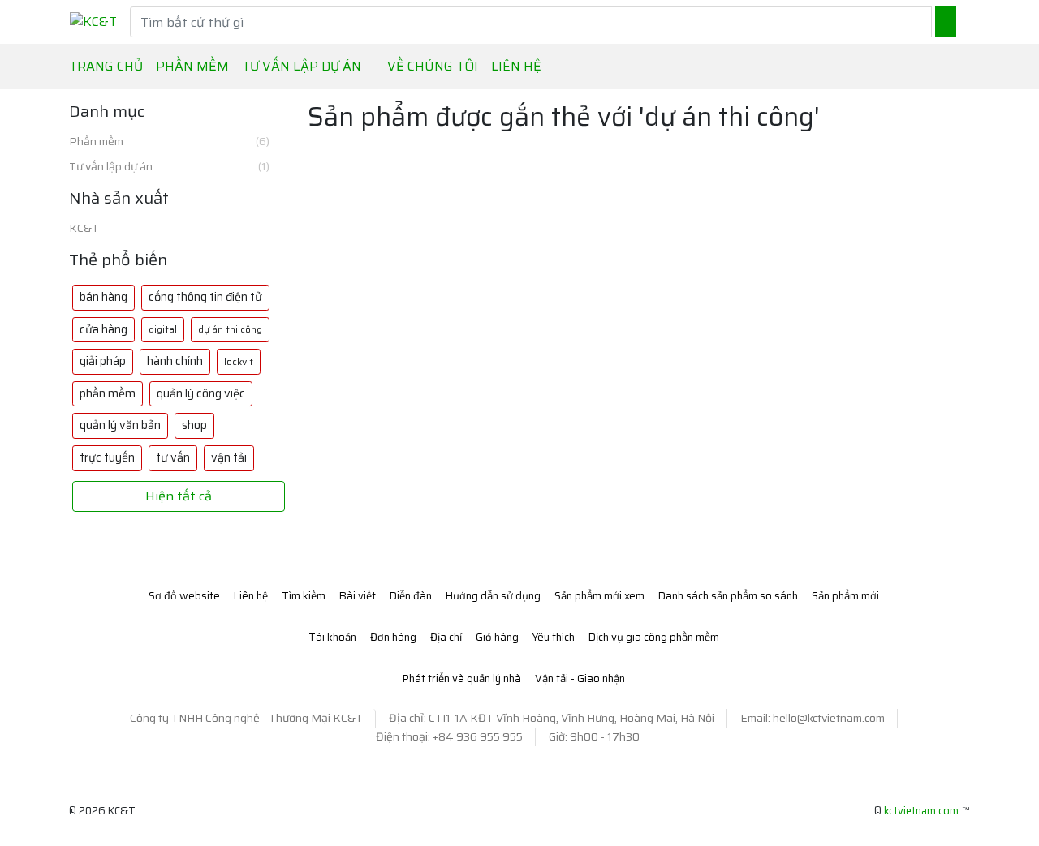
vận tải (229, 457)
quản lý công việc (201, 393)
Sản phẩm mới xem (599, 595)
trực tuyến (107, 457)
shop (194, 425)
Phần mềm (169, 141)
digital (163, 329)
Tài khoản (332, 637)
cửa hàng (103, 329)
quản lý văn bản (120, 425)
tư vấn (173, 457)
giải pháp (103, 361)
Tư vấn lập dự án (169, 166)
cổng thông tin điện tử (205, 297)
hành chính (175, 361)
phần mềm (108, 393)
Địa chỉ (446, 637)
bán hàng (103, 297)
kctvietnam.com (921, 810)
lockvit (238, 361)
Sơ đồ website (184, 595)
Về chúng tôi (432, 66)
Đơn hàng (393, 637)
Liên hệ (516, 66)
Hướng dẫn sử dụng (493, 595)
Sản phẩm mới (845, 595)
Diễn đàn (411, 595)
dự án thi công (230, 329)
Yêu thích (553, 637)
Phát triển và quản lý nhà (462, 678)
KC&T (84, 228)
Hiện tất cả (178, 496)
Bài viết (357, 595)
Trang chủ (106, 66)
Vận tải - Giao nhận (580, 678)
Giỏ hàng (497, 637)
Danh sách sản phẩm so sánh (728, 595)
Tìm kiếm (303, 595)
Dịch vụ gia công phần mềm (653, 637)
